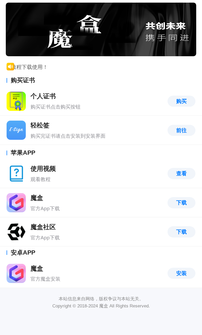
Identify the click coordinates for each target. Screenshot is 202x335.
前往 (181, 130)
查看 (181, 173)
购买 (181, 101)
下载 (181, 202)
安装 (181, 273)
